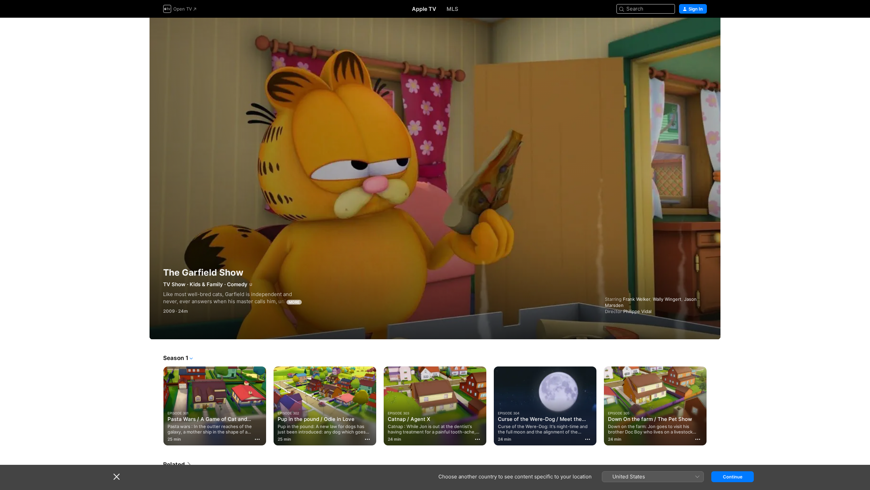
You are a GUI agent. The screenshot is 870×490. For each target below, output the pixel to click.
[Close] (117, 477)
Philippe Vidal (637, 311)
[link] (177, 464)
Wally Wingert (667, 299)
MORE (294, 302)
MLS (452, 8)
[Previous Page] (156, 406)
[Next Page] (713, 406)
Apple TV (424, 8)
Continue (733, 476)
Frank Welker (636, 299)
